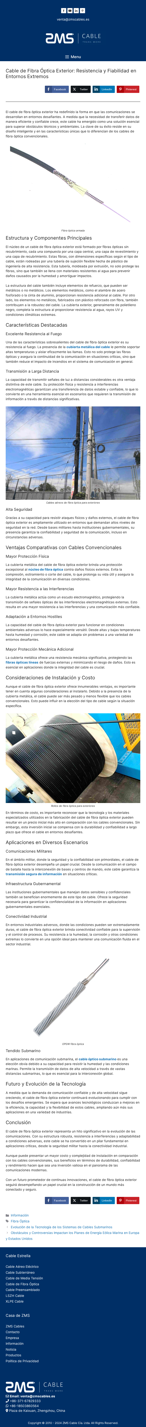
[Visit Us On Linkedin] (76, 12)
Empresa (12, 1338)
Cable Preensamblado (23, 1290)
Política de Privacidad (22, 1361)
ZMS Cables (15, 1326)
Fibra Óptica (20, 1221)
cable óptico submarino (97, 1059)
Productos (13, 1355)
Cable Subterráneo (20, 1272)
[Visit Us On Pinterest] (82, 12)
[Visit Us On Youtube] (70, 12)
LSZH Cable (15, 1296)
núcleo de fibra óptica (45, 569)
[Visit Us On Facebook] (63, 12)
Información (20, 1215)
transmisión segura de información (34, 874)
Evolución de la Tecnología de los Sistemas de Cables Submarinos (61, 1227)
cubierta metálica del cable (88, 347)
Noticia (11, 1349)
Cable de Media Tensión (24, 1278)
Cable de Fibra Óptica (22, 1284)
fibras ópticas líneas (22, 662)
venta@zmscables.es (73, 19)
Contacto (13, 1332)
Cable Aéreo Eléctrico (22, 1267)
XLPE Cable (15, 1301)
